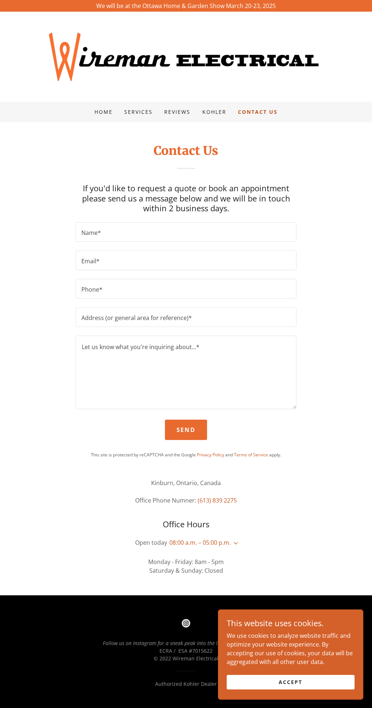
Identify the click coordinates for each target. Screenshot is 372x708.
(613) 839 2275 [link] (217, 500)
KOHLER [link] (214, 111)
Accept (290, 682)
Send (186, 430)
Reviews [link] (177, 111)
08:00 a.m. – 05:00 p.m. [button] (200, 543)
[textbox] (186, 232)
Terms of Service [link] (251, 455)
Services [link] (138, 111)
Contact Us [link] (258, 111)
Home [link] (103, 111)
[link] (186, 56)
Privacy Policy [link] (210, 455)
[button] (234, 543)
